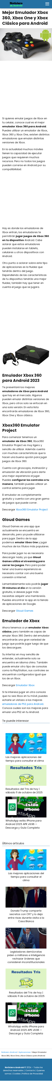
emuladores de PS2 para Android (22, 704)
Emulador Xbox (25, 685)
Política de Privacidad (32, 1073)
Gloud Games (24, 610)
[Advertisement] (26, 90)
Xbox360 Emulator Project (32, 509)
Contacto (30, 1070)
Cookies (17, 1073)
